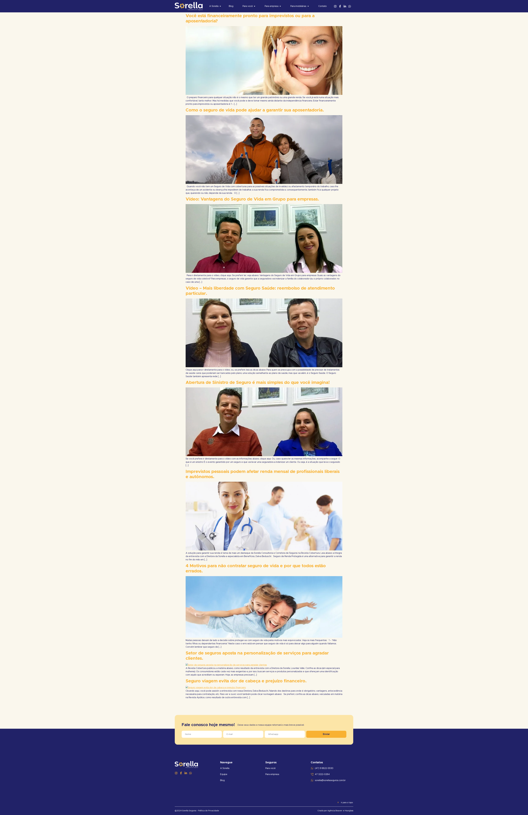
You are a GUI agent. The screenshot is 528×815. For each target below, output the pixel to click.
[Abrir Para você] (254, 6)
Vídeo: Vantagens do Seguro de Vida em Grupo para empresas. (252, 199)
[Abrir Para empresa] (280, 6)
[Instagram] (335, 6)
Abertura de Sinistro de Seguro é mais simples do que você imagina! (258, 382)
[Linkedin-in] (344, 6)
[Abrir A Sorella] (220, 6)
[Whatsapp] (349, 6)
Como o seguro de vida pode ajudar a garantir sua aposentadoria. (255, 110)
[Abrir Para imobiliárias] (308, 6)
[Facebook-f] (340, 6)
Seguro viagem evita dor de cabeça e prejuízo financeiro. (246, 681)
